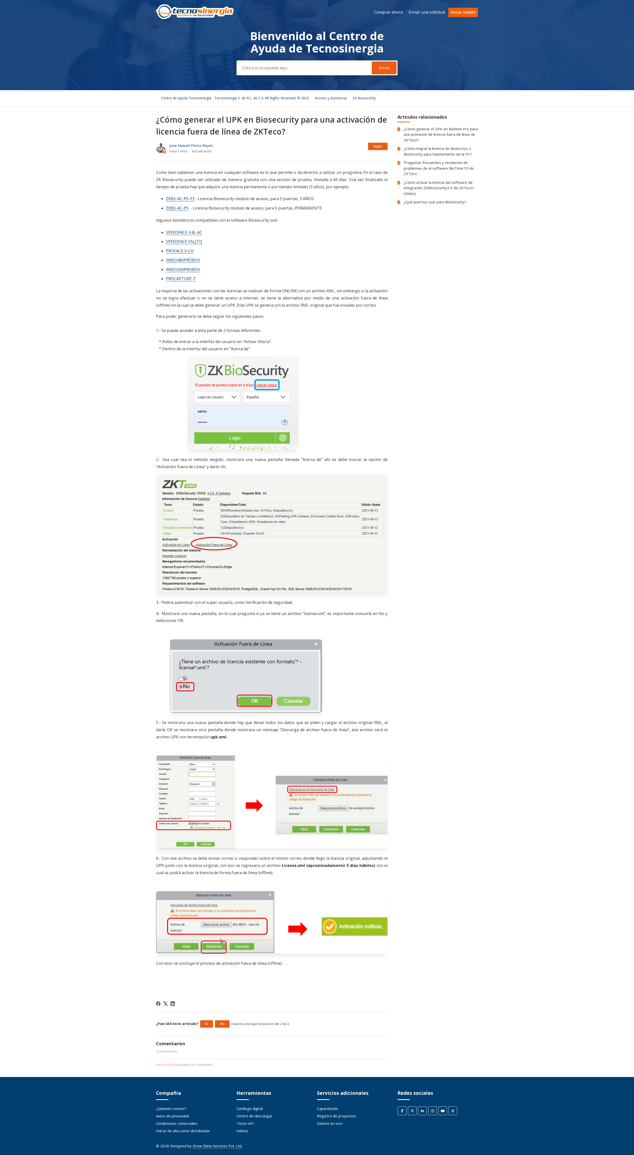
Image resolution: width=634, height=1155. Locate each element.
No (222, 1024)
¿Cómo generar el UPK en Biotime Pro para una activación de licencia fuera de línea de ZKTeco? (441, 134)
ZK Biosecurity (364, 98)
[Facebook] (158, 1003)
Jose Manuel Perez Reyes (191, 145)
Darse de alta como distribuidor (183, 1130)
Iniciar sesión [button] (463, 12)
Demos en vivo (330, 1123)
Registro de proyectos (336, 1115)
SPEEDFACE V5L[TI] (184, 241)
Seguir (377, 146)
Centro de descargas (254, 1115)
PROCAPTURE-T (181, 278)
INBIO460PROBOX (183, 260)
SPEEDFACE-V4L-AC (184, 232)
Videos (242, 1130)
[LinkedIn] (172, 1003)
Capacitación (327, 1108)
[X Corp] (165, 1003)
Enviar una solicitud (427, 12)
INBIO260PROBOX (183, 269)
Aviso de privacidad (172, 1115)
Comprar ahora (388, 12)
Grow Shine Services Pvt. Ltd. (217, 1145)
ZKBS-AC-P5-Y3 (180, 198)
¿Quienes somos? (171, 1108)
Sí (206, 1024)
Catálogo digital (250, 1108)
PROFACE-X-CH (180, 251)
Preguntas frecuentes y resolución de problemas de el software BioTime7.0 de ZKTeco (439, 168)
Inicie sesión (165, 1064)
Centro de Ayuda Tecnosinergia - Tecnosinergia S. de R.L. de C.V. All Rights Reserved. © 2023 (235, 98)
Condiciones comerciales (177, 1123)
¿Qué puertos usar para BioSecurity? (435, 201)
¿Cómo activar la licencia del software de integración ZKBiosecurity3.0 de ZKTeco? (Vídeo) (439, 188)
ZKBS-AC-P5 (177, 208)
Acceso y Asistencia (330, 98)
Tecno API (245, 1123)
